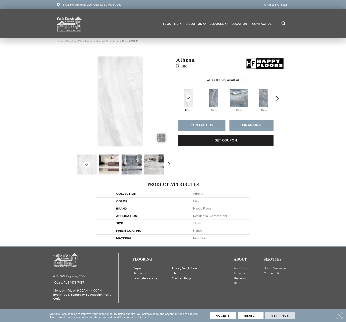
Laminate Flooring (145, 278)
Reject (250, 315)
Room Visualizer (275, 268)
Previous (72, 162)
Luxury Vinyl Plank (184, 268)
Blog (237, 283)
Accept (223, 315)
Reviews (240, 278)
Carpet (137, 268)
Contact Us (262, 24)
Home (60, 41)
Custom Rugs (181, 278)
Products (89, 41)
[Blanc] (188, 98)
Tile (80, 41)
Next (168, 162)
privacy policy (79, 317)
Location (239, 24)
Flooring (171, 24)
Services (217, 24)
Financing (251, 125)
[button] (181, 24)
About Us (194, 24)
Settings (280, 315)
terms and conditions (112, 317)
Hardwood (140, 273)
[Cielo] (213, 98)
